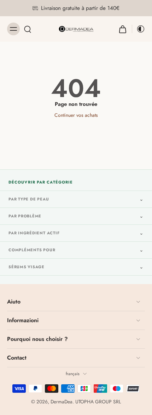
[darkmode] (138, 29)
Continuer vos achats (76, 115)
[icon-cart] (122, 29)
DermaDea (61, 401)
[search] (27, 29)
